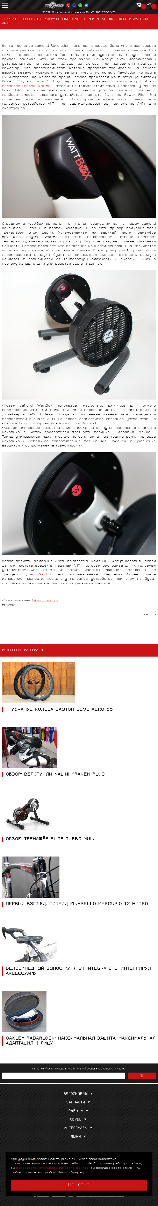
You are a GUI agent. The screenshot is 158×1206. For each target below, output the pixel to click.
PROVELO (54, 5)
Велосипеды (76, 1094)
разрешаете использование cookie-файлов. (52, 1168)
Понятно (79, 1185)
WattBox (45, 575)
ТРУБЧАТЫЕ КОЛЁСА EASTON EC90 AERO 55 (59, 709)
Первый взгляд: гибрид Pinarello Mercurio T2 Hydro (77, 904)
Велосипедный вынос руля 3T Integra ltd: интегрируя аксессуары (78, 971)
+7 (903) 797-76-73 (103, 12)
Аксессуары (75, 1128)
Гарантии (58, 1196)
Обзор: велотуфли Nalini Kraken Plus (55, 774)
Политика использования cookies (100, 1196)
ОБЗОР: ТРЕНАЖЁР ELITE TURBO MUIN (50, 839)
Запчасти (75, 1103)
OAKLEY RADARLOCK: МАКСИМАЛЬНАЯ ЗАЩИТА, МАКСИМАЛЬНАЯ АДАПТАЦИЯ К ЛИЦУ (81, 1041)
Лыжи (76, 1137)
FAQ (71, 1196)
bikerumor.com (45, 600)
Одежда (75, 1111)
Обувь (75, 1120)
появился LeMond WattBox (27, 86)
